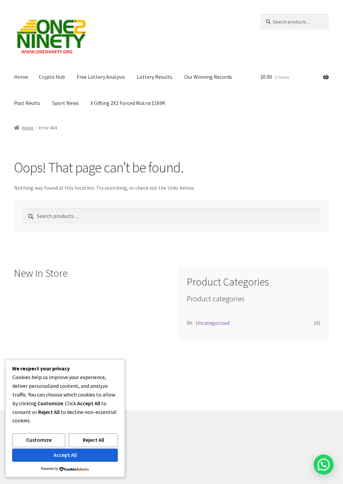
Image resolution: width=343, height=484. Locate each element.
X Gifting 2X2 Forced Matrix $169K (127, 103)
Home (21, 76)
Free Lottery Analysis (101, 76)
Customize (39, 439)
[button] (324, 465)
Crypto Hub (52, 76)
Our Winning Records (208, 76)
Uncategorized (212, 322)
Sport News (65, 103)
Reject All (93, 439)
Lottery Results (155, 76)
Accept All (65, 454)
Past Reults (27, 103)
